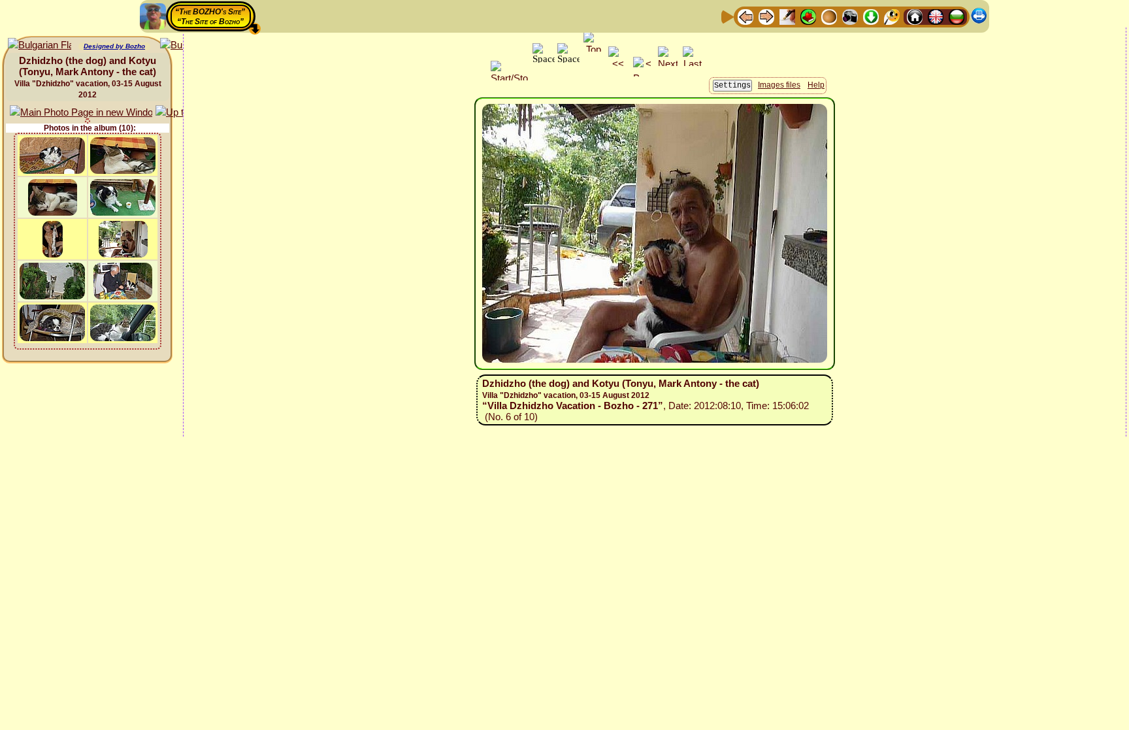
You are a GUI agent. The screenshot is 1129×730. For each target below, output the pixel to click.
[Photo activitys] (850, 16)
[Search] (892, 16)
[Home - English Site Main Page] (935, 16)
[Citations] (808, 16)
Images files (779, 85)
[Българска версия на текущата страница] (40, 45)
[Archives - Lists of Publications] (787, 16)
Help (816, 85)
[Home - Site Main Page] (915, 16)
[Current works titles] (829, 16)
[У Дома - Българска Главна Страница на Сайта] (956, 16)
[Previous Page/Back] (745, 16)
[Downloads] (871, 16)
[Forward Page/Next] (766, 16)
